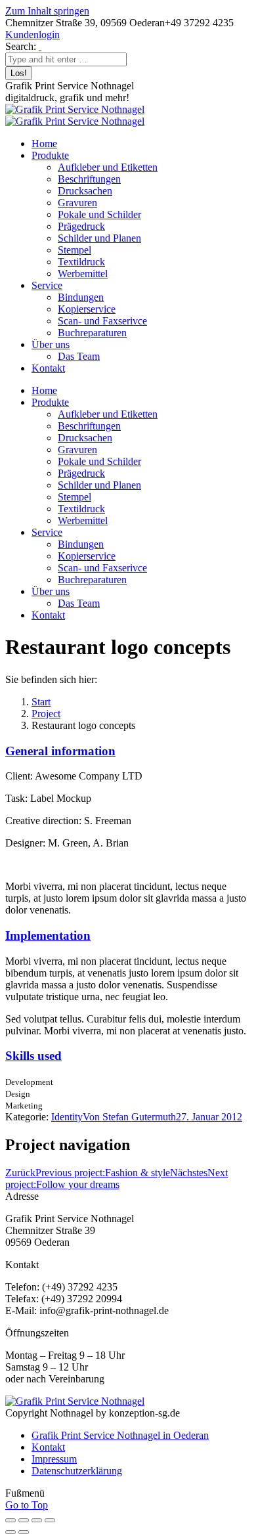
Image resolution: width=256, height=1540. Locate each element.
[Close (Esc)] (10, 1520)
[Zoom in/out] (50, 1520)
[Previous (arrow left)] (10, 1532)
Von (129, 1116)
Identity (67, 1116)
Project (46, 713)
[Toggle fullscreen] (37, 1520)
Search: (20, 46)
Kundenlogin (32, 34)
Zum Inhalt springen (47, 10)
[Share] (23, 1520)
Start (41, 701)
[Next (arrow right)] (23, 1532)
